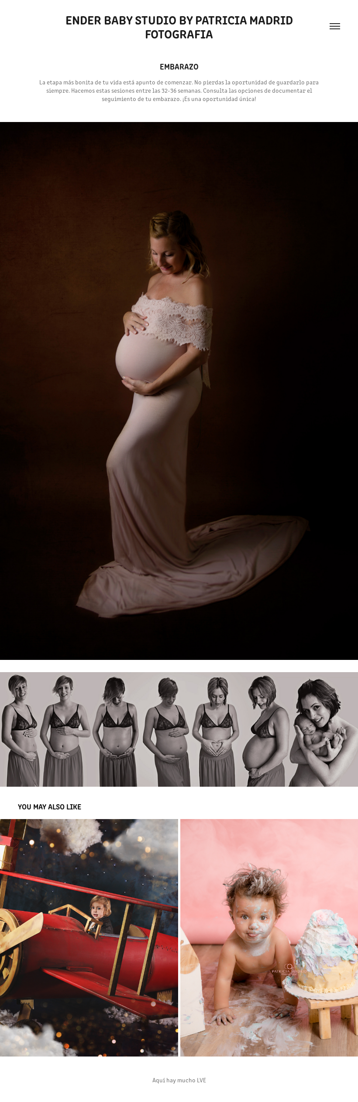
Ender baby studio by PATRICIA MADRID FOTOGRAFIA (180, 26)
